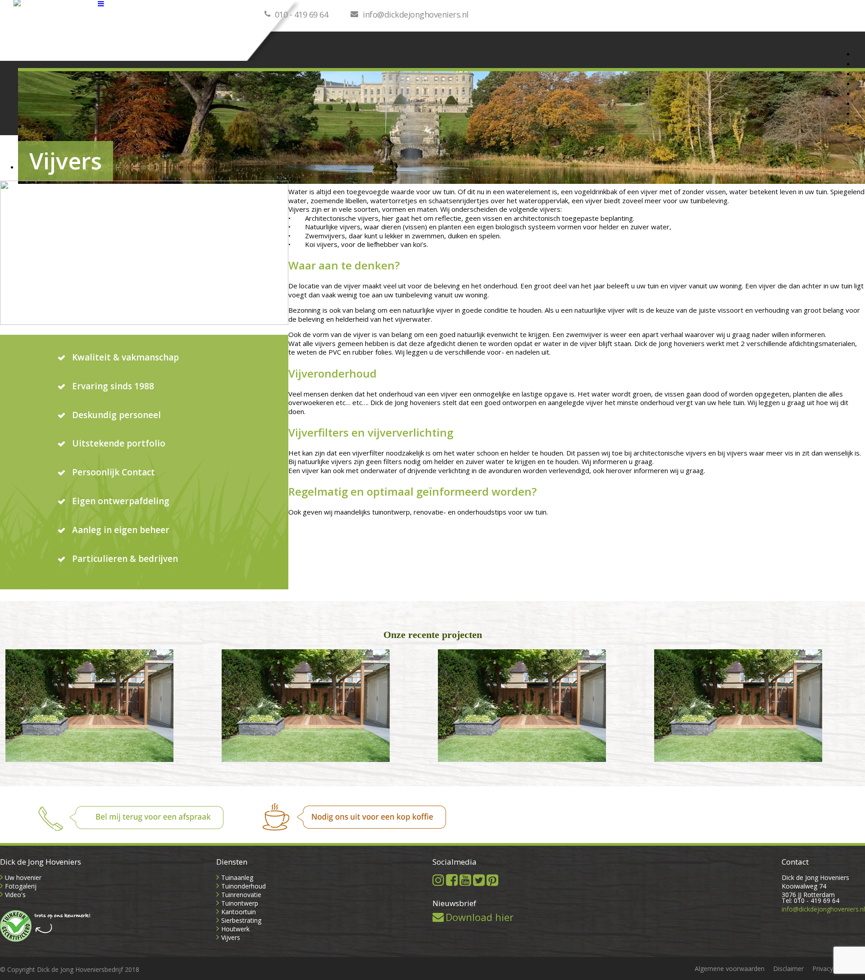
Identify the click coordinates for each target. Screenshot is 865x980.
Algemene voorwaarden (730, 968)
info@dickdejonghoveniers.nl (416, 14)
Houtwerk (235, 929)
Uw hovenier (23, 877)
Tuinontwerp (239, 903)
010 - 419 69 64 (301, 14)
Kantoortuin (238, 911)
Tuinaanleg (237, 877)
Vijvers (230, 937)
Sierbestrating (241, 920)
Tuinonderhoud (243, 886)
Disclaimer (788, 968)
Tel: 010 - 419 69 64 (810, 900)
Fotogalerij (20, 886)
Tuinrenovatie (241, 894)
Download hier (480, 917)
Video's (15, 894)
